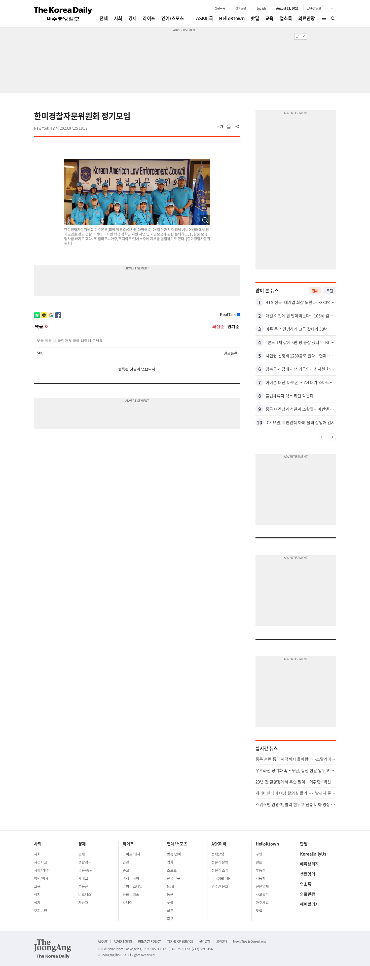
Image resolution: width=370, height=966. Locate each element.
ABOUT (102, 941)
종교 (126, 870)
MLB (170, 886)
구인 (259, 853)
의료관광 (306, 18)
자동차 (83, 902)
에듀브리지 (309, 864)
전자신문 (240, 8)
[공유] (237, 127)
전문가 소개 (220, 870)
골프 (170, 910)
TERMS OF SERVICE (180, 941)
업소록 (286, 18)
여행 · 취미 (131, 878)
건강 (126, 862)
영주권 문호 (220, 886)
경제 (132, 18)
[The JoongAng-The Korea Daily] (52, 948)
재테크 (83, 878)
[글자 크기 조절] (220, 127)
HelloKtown (232, 18)
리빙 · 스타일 (132, 886)
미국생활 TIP (221, 878)
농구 (170, 894)
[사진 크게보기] (205, 220)
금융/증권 (85, 870)
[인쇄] (229, 127)
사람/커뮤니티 (44, 870)
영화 (170, 862)
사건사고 (40, 862)
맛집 (259, 910)
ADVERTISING (123, 941)
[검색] (333, 18)
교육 (269, 18)
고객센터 (221, 941)
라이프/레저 (131, 853)
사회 (118, 18)
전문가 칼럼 (220, 862)
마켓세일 (262, 902)
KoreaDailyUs (313, 854)
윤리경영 (204, 941)
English (261, 8)
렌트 (259, 862)
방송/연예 (174, 853)
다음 (332, 437)
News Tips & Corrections (249, 941)
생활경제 (84, 862)
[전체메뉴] (324, 18)
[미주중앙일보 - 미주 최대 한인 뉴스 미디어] (63, 14)
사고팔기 (262, 894)
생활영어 (307, 874)
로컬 (329, 290)
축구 (170, 918)
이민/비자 (41, 878)
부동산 (83, 886)
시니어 (127, 902)
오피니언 (40, 910)
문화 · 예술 (131, 894)
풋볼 (170, 902)
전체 (103, 18)
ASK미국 (204, 18)
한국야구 (173, 878)
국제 (37, 902)
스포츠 (172, 870)
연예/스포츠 (172, 18)
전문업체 (262, 886)
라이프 (149, 18)
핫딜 (255, 18)
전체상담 (218, 853)
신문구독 (219, 8)
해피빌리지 (309, 904)
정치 (37, 894)
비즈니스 (84, 894)
